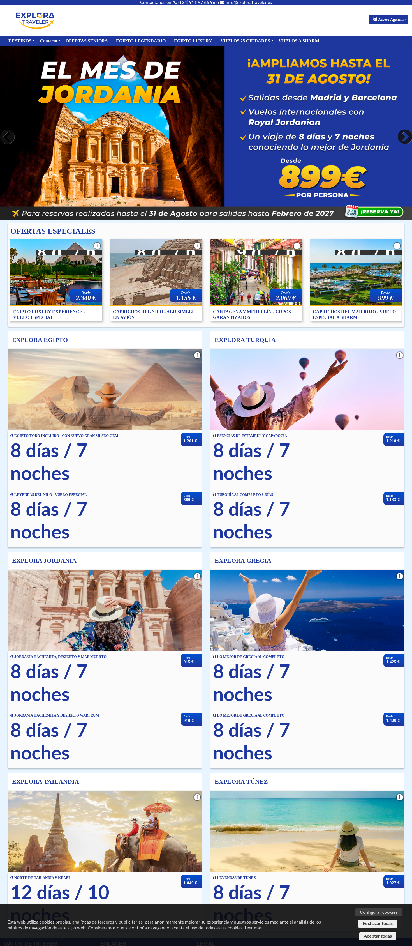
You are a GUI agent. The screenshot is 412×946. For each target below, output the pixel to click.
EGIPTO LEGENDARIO (141, 40)
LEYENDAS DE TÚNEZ (236, 878)
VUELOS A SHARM (299, 40)
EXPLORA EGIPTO (40, 339)
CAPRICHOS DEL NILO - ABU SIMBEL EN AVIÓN (154, 314)
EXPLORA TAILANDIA (45, 781)
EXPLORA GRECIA (243, 560)
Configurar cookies (379, 912)
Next (403, 136)
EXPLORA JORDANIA (44, 560)
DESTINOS (19, 40)
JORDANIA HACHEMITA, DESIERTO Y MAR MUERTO (60, 657)
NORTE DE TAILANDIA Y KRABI (41, 878)
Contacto (48, 40)
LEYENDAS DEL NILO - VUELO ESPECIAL (50, 495)
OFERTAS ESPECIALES (52, 231)
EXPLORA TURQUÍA (245, 339)
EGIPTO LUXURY (193, 40)
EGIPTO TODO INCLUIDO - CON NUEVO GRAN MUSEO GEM (65, 436)
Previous (8, 136)
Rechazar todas (378, 923)
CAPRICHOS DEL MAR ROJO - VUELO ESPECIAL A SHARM (354, 314)
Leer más (253, 928)
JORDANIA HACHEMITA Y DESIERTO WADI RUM (56, 715)
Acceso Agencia (391, 19)
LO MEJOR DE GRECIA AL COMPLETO (250, 657)
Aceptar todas (378, 936)
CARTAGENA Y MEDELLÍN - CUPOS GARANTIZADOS (252, 314)
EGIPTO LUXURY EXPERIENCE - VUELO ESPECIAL (49, 314)
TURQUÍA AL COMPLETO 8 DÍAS (244, 495)
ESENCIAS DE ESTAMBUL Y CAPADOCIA (251, 436)
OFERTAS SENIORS (87, 40)
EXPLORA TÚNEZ (241, 781)
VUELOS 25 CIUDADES (245, 40)
